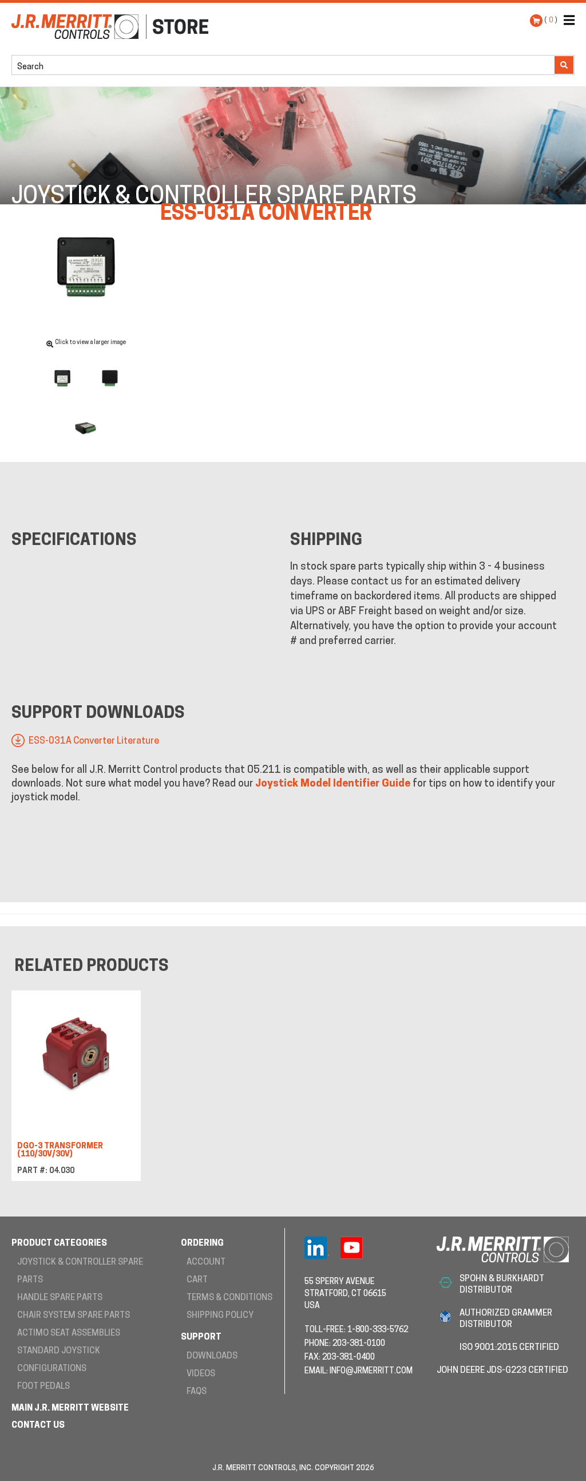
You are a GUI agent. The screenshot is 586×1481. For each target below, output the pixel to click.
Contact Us (38, 1425)
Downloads (212, 1356)
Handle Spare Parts (59, 1298)
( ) (550, 20)
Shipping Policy (220, 1316)
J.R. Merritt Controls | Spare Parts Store (109, 43)
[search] (67, 66)
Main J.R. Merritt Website (70, 1408)
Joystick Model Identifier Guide (332, 784)
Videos (201, 1374)
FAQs (197, 1392)
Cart (197, 1280)
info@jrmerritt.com (371, 1371)
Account (206, 1262)
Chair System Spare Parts (73, 1316)
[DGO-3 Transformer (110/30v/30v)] (76, 1057)
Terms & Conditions (229, 1298)
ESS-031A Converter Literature (94, 741)
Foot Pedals (43, 1387)
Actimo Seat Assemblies (68, 1333)
